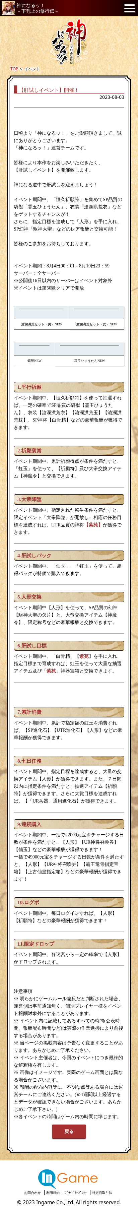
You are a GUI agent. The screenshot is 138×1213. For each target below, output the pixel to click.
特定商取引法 (102, 1192)
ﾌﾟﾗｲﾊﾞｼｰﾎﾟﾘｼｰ (76, 1192)
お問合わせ (32, 1192)
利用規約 (53, 1192)
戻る (69, 1131)
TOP (14, 69)
